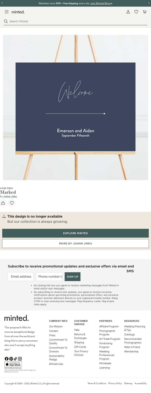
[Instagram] (20, 358)
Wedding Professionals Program (106, 355)
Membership (131, 351)
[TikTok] (15, 358)
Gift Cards (80, 346)
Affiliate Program (109, 326)
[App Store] (22, 364)
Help (76, 330)
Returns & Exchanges (80, 336)
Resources (131, 321)
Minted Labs (56, 364)
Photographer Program (107, 332)
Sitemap (128, 383)
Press (52, 335)
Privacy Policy (115, 383)
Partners (105, 321)
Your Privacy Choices (81, 353)
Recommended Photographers (132, 340)
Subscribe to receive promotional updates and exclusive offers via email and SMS (71, 268)
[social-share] (3, 203)
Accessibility (141, 383)
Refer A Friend (132, 347)
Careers (53, 330)
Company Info (58, 321)
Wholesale (105, 363)
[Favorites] (136, 12)
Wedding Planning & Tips (134, 328)
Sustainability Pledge (56, 357)
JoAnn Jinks (10, 196)
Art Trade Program (109, 339)
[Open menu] (7, 12)
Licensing (104, 367)
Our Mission (56, 326)
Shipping (79, 342)
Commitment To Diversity (58, 349)
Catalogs (129, 334)
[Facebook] (6, 358)
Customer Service (81, 323)
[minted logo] (18, 11)
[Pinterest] (11, 358)
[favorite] (12, 203)
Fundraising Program (105, 345)
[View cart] (144, 12)
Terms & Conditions (97, 383)
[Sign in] (128, 12)
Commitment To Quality (58, 341)
